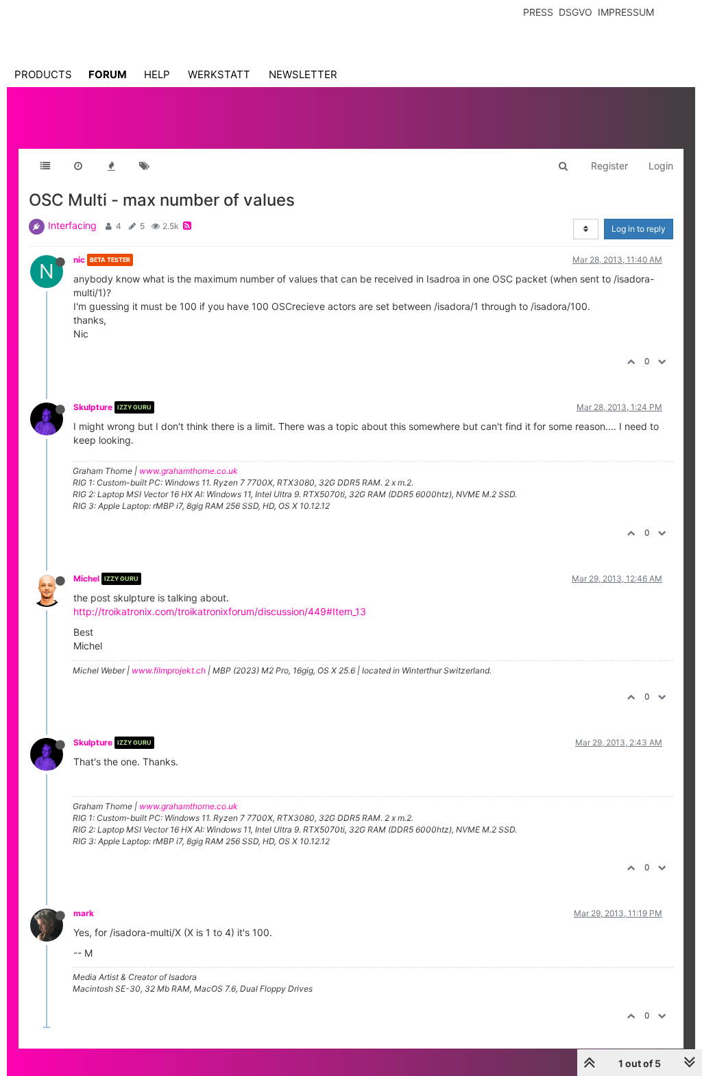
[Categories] (45, 166)
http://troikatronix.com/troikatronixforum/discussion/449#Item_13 (219, 611)
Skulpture (92, 407)
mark (83, 913)
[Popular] (111, 166)
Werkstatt (219, 74)
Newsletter (303, 74)
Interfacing (72, 225)
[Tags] (144, 166)
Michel (86, 578)
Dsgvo (575, 12)
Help (157, 74)
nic (79, 259)
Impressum (626, 12)
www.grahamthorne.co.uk (188, 471)
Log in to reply (639, 229)
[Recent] (78, 166)
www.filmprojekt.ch (169, 670)
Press (538, 12)
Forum (107, 74)
